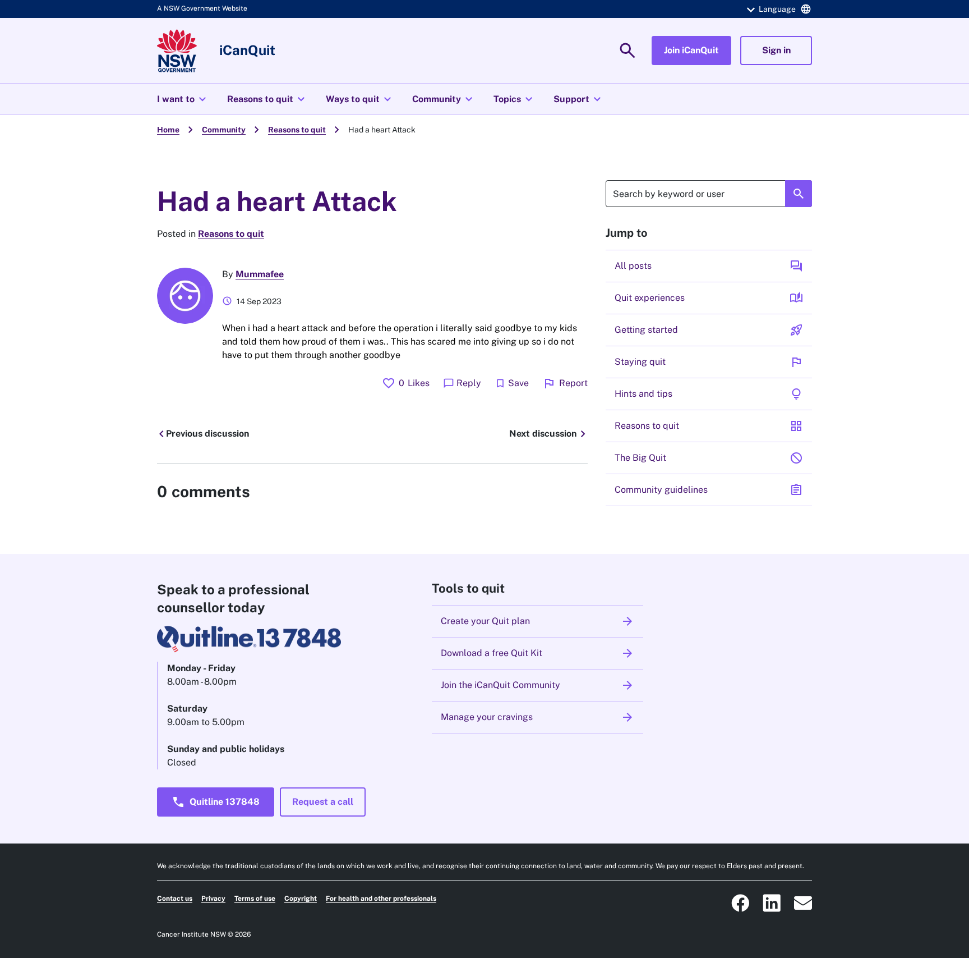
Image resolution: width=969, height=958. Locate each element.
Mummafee (260, 274)
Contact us (174, 898)
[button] (777, 9)
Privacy (213, 898)
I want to (183, 99)
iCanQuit (247, 50)
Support (578, 99)
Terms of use (254, 898)
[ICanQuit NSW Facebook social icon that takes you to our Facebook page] (740, 903)
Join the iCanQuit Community (538, 685)
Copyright (300, 898)
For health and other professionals (381, 898)
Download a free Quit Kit (538, 653)
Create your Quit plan (538, 621)
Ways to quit (360, 99)
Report (565, 383)
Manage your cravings (538, 717)
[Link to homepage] (177, 50)
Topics (514, 99)
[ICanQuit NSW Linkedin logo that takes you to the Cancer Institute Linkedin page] (772, 903)
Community (444, 99)
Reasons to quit (267, 99)
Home (168, 129)
